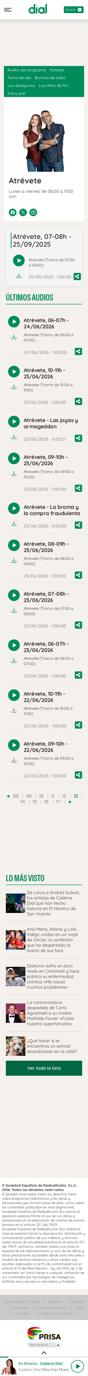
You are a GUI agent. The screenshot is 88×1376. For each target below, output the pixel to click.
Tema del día (19, 77)
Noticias (57, 69)
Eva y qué (16, 93)
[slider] (44, 1357)
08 (16, 796)
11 (53, 796)
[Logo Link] (38, 9)
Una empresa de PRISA (44, 1333)
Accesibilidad (20, 1307)
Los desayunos (21, 85)
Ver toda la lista (44, 1068)
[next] (70, 801)
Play (77, 1366)
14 (22, 801)
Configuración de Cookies (55, 1313)
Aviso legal (77, 1301)
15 (35, 801)
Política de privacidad (51, 1307)
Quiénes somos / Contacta (22, 1301)
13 (76, 796)
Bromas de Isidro (50, 77)
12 (64, 796)
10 (41, 796)
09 (29, 796)
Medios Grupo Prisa (44, 1345)
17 (58, 801)
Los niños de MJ (53, 85)
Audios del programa (27, 69)
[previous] (8, 796)
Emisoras (54, 1301)
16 (46, 801)
